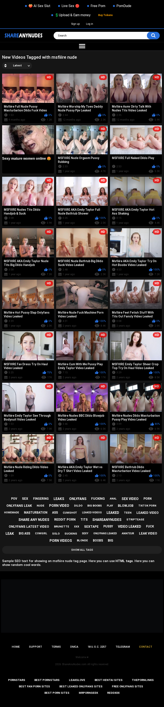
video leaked (129, 526)
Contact (145, 646)
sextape (91, 527)
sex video (130, 499)
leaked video (147, 513)
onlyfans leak (19, 506)
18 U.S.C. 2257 (97, 646)
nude (40, 505)
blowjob (125, 506)
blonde (82, 540)
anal (113, 498)
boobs (98, 540)
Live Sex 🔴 (70, 6)
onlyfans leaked (105, 533)
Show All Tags (82, 549)
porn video (59, 506)
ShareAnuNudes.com (74, 664)
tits (84, 519)
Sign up (75, 23)
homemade (11, 512)
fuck (150, 526)
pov (14, 498)
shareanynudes (107, 520)
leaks (59, 499)
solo (56, 533)
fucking (98, 499)
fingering (41, 498)
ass (55, 512)
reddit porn (65, 519)
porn (148, 498)
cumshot (70, 512)
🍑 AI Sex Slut (39, 6)
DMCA (74, 646)
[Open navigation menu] (82, 46)
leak (10, 534)
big (110, 540)
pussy (108, 526)
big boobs (94, 505)
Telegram (123, 646)
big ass (24, 533)
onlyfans (77, 499)
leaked (113, 513)
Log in (89, 23)
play (110, 505)
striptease (135, 519)
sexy (85, 533)
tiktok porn (147, 505)
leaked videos (92, 512)
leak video (148, 533)
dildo (78, 505)
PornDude (123, 6)
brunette (61, 526)
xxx (76, 526)
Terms (56, 646)
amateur (128, 533)
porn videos (61, 541)
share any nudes (33, 520)
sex (25, 499)
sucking (70, 533)
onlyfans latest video (29, 527)
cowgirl (41, 533)
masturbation (35, 512)
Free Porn (98, 6)
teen (128, 512)
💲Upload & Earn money (73, 15)
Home (16, 646)
